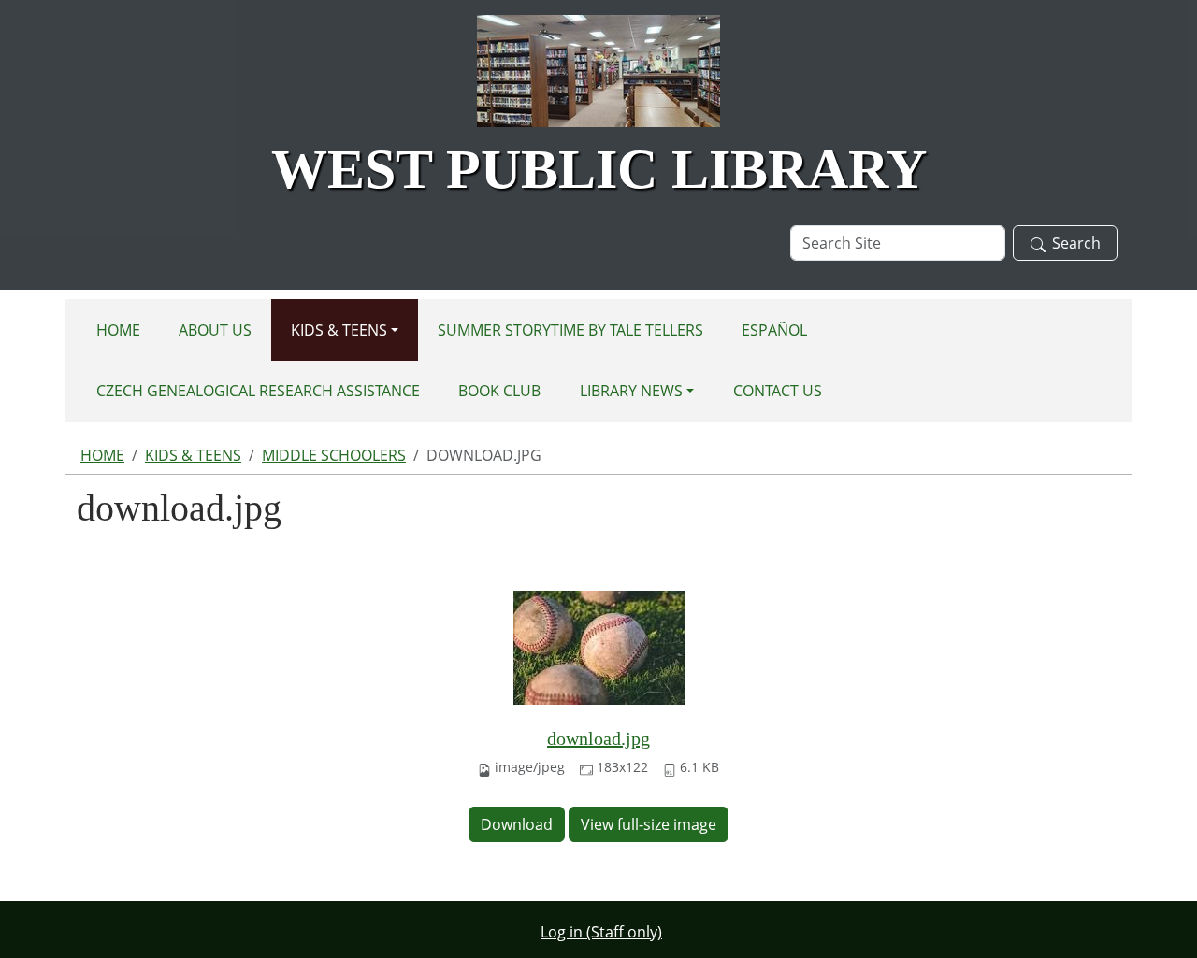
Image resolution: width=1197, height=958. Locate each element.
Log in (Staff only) (601, 932)
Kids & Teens (339, 330)
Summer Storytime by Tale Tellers (570, 330)
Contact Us (777, 390)
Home (118, 330)
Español (774, 330)
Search (1076, 243)
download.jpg (598, 738)
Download (517, 824)
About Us (215, 330)
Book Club (499, 390)
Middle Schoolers (334, 455)
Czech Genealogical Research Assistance (258, 390)
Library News (631, 390)
